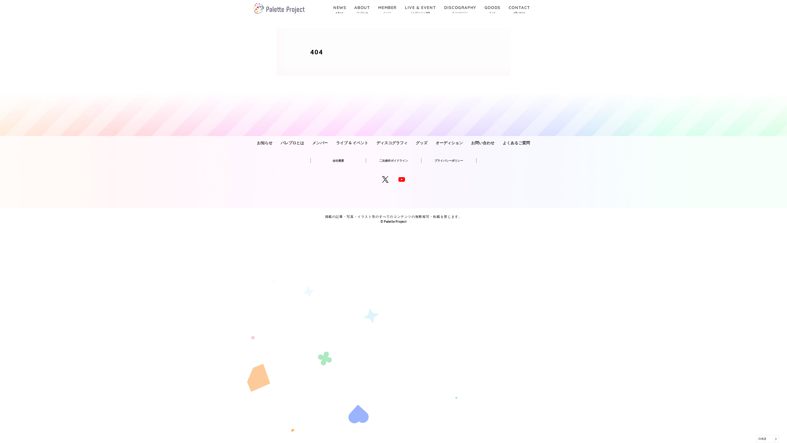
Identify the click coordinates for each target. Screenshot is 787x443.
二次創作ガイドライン (393, 160)
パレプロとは (292, 142)
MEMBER (387, 9)
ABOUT (362, 9)
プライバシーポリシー (448, 160)
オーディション (449, 142)
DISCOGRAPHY (460, 9)
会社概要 (338, 160)
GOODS (492, 9)
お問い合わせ (483, 142)
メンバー (320, 142)
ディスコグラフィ (392, 142)
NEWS (339, 9)
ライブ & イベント (352, 142)
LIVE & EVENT (420, 9)
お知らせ (265, 142)
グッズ (422, 142)
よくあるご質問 (516, 142)
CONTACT (519, 9)
